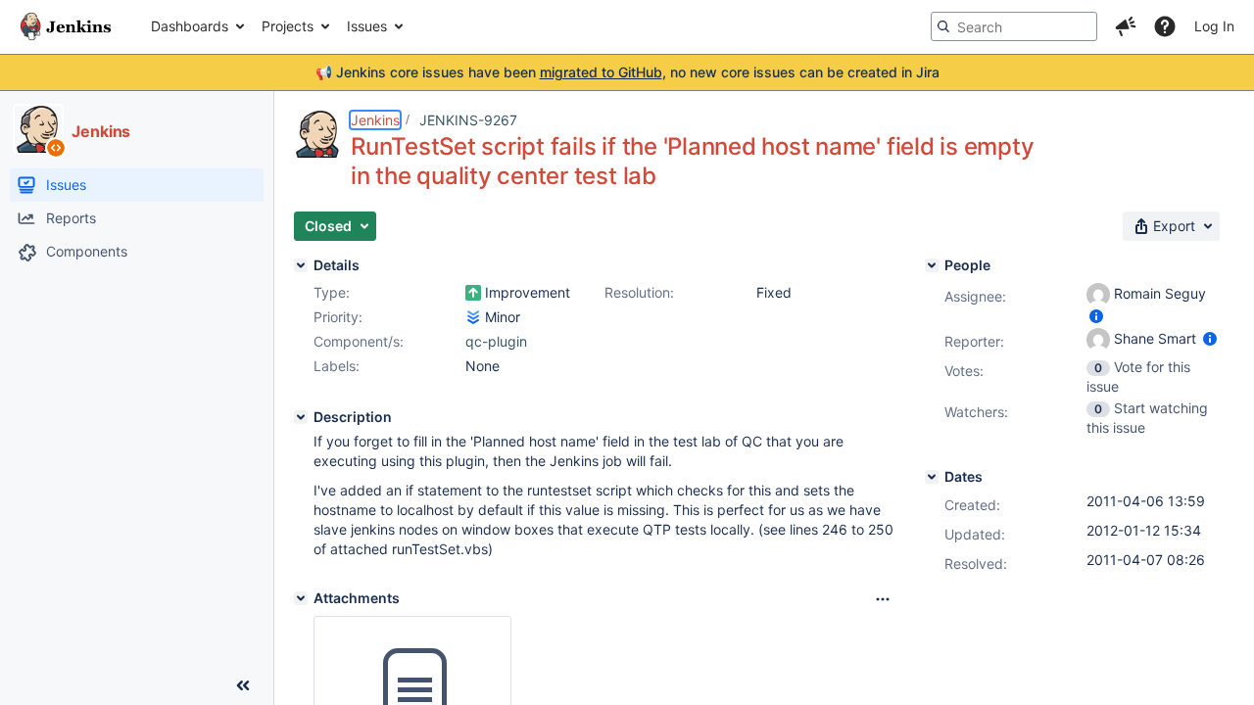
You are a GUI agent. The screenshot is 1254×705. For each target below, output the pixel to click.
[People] (932, 265)
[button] (1125, 26)
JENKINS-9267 (468, 120)
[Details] (301, 265)
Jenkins (375, 120)
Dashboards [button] (189, 26)
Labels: (337, 365)
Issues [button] (367, 26)
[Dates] (932, 477)
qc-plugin (496, 341)
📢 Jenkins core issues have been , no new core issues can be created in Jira (627, 72)
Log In (1214, 26)
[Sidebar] (243, 685)
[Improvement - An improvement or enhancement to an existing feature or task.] (473, 293)
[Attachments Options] (882, 599)
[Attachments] (301, 598)
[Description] (301, 417)
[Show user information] (1096, 315)
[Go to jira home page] (65, 26)
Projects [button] (288, 26)
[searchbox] (1014, 26)
